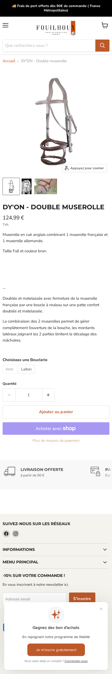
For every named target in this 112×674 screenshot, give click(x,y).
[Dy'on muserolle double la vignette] (26, 186)
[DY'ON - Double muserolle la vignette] (11, 186)
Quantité (9, 384)
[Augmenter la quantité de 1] (48, 394)
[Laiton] (27, 375)
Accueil (9, 61)
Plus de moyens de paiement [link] (56, 441)
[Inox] (10, 375)
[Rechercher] (102, 46)
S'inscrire (82, 599)
